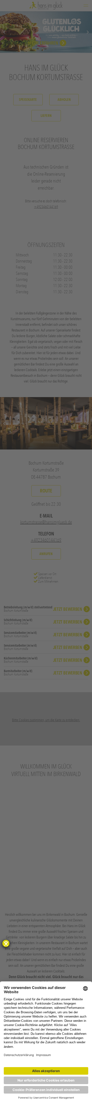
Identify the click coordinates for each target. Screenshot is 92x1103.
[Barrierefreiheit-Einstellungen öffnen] (5, 943)
